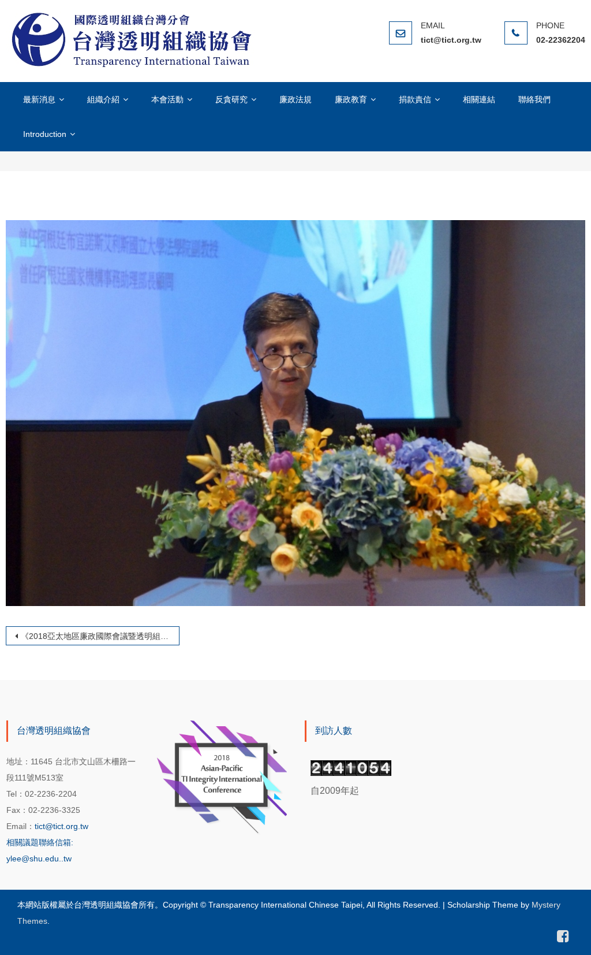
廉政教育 (351, 99)
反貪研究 (231, 99)
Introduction (44, 134)
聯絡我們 (534, 99)
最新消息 (39, 99)
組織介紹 (103, 99)
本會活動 (167, 99)
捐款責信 (415, 99)
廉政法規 (295, 99)
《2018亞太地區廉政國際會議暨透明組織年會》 (100, 636)
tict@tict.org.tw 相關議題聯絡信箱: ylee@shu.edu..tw (47, 842)
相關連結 (479, 99)
